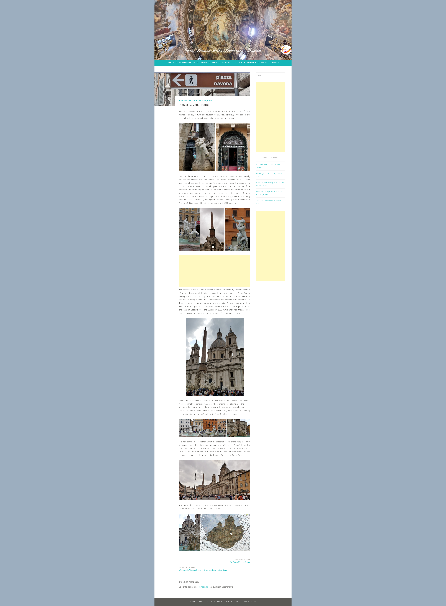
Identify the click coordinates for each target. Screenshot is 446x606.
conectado (203, 586)
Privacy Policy (249, 602)
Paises (274, 62)
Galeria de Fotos (187, 62)
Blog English (185, 101)
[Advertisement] (214, 271)
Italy (204, 101)
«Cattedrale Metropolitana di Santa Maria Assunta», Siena (203, 568)
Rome (209, 101)
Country (196, 101)
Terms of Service (232, 602)
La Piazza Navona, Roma (240, 560)
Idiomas (203, 62)
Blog (214, 62)
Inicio (171, 62)
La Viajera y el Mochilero (209, 602)
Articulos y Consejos (245, 62)
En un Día (226, 62)
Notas (264, 62)
